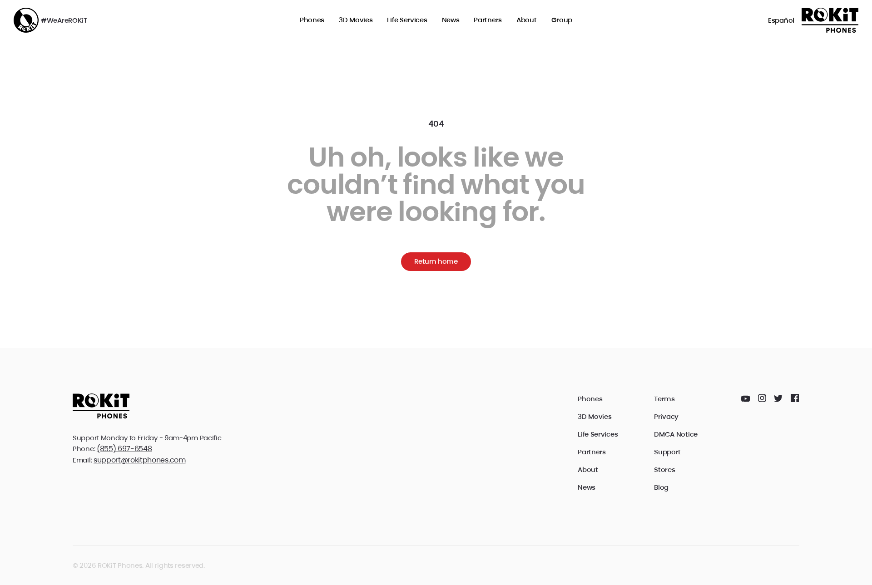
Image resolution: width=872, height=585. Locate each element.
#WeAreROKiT (64, 20)
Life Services (407, 20)
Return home (436, 261)
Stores (664, 469)
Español (781, 20)
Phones (312, 20)
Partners (488, 20)
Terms (664, 398)
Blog (661, 487)
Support (667, 452)
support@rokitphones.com (140, 460)
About (526, 20)
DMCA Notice (676, 434)
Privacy (666, 416)
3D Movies (355, 20)
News (451, 20)
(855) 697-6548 (124, 448)
